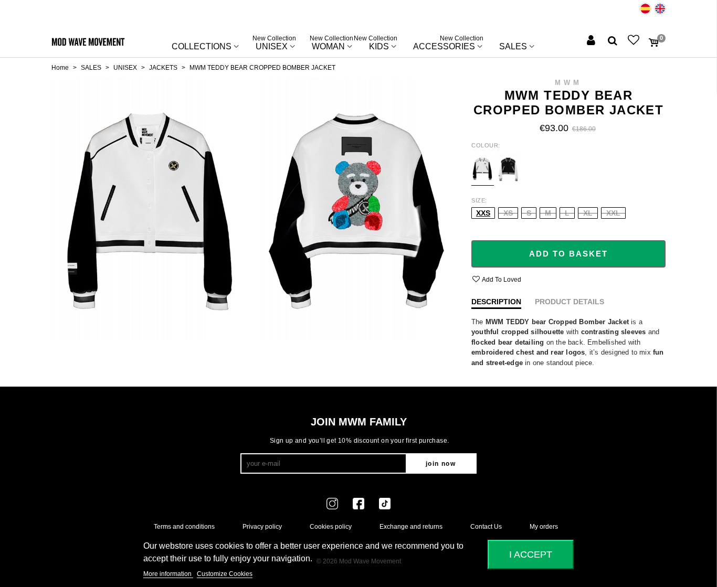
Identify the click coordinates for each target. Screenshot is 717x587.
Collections (201, 46)
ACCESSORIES (448, 44)
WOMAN (331, 44)
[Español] (645, 8)
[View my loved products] (635, 41)
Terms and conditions (184, 526)
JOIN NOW (441, 463)
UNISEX (274, 44)
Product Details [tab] (569, 301)
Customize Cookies (224, 574)
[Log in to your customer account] (592, 41)
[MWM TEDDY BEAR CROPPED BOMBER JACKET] (149, 208)
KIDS (379, 44)
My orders (544, 526)
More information (168, 574)
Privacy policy (262, 526)
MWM (568, 83)
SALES (513, 46)
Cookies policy (331, 526)
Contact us (486, 526)
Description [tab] (496, 301)
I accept (530, 554)
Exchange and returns (410, 526)
